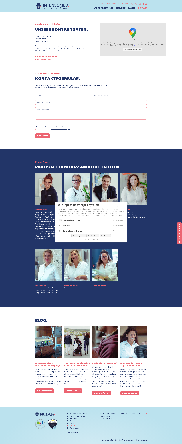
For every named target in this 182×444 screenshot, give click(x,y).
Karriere (132, 8)
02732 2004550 (133, 413)
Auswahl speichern (79, 236)
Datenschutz (107, 440)
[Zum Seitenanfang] (145, 414)
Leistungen (120, 8)
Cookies (118, 440)
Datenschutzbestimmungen (60, 129)
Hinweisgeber (141, 440)
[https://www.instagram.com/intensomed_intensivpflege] (146, 4)
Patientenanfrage (108, 4)
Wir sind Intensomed (104, 8)
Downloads (123, 4)
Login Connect (72, 432)
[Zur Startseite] (48, 414)
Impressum (128, 440)
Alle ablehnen (105, 236)
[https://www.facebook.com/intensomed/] (143, 4)
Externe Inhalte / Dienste (73, 231)
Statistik (66, 226)
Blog (132, 4)
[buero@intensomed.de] (140, 4)
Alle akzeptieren (93, 236)
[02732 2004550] (136, 4)
